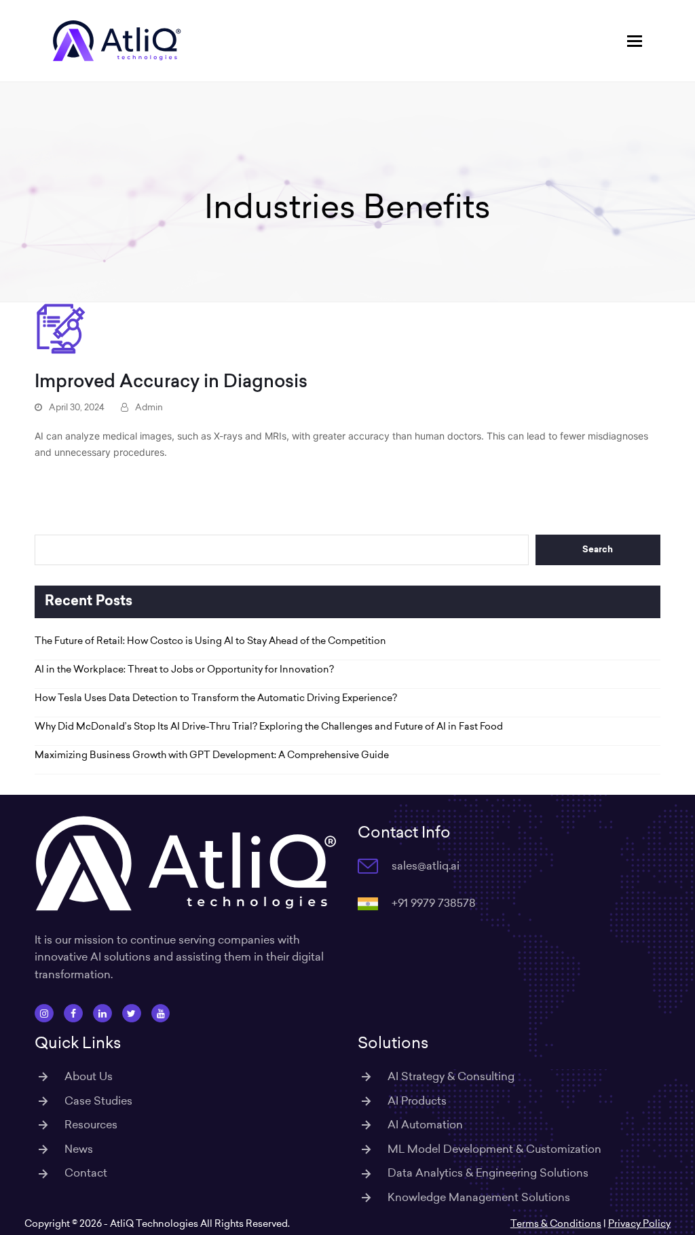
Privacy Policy (639, 1223)
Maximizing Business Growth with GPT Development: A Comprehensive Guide (212, 755)
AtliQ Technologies (154, 1223)
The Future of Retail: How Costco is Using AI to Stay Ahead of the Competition (210, 640)
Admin (149, 407)
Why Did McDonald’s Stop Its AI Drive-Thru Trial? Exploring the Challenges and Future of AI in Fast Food (269, 726)
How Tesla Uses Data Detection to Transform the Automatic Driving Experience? (216, 698)
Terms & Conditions (555, 1223)
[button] (634, 41)
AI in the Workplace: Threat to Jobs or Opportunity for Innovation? (184, 669)
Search (597, 549)
